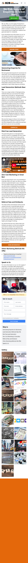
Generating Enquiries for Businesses (12, 329)
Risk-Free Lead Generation (9, 334)
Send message (14, 321)
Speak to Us (6, 343)
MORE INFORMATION (14, 245)
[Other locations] (21, 3)
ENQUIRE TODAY (14, 49)
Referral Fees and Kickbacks (10, 339)
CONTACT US (14, 127)
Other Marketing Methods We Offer (12, 341)
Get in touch (14, 18)
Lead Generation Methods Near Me (12, 332)
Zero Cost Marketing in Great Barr (11, 336)
